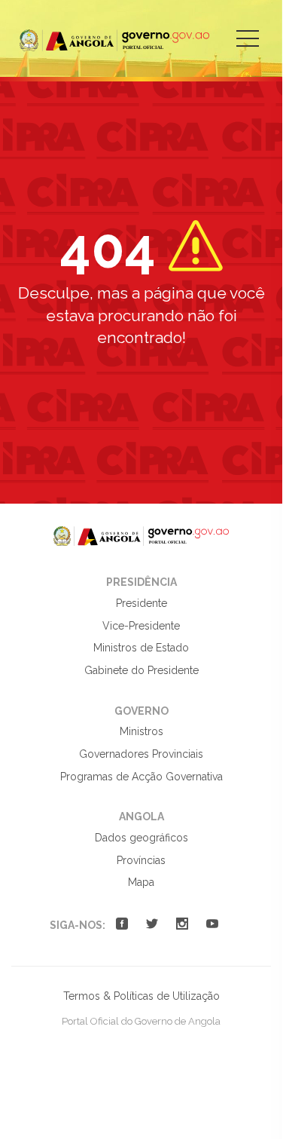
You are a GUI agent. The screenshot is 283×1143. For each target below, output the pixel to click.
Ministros (141, 731)
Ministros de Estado (141, 648)
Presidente (141, 603)
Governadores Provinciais (141, 754)
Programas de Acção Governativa (141, 777)
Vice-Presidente (141, 626)
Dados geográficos (141, 838)
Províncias (141, 860)
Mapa (141, 882)
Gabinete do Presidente (141, 670)
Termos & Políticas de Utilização (141, 996)
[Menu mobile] (247, 49)
